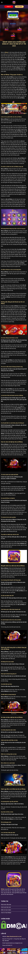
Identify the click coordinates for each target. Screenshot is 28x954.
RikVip (2, 889)
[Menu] (2, 2)
